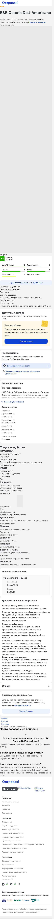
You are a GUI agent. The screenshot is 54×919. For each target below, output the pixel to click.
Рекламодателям (9, 876)
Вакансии (6, 809)
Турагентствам (8, 865)
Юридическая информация (13, 837)
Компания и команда (10, 802)
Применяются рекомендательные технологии (21, 912)
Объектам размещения (11, 861)
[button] (26, 42)
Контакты (6, 805)
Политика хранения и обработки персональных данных (24, 909)
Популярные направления (12, 833)
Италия (4, 721)
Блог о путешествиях (10, 829)
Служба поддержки (10, 826)
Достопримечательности (18, 366)
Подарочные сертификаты (12, 852)
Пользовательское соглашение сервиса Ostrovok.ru (23, 844)
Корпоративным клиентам (12, 868)
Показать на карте (37, 22)
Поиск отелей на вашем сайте (14, 872)
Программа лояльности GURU (14, 848)
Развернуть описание (14, 401)
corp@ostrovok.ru (22, 705)
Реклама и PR (7, 880)
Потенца (5, 724)
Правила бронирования (11, 841)
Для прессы (7, 813)
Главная (4, 718)
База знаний (7, 822)
